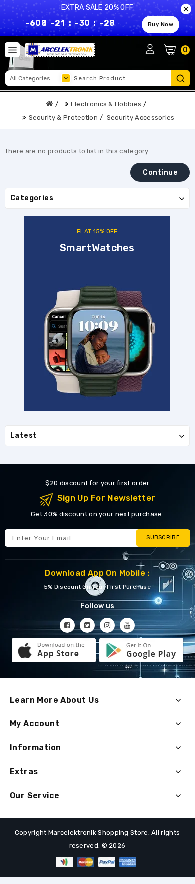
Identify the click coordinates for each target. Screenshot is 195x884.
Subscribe (163, 537)
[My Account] (150, 48)
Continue (160, 172)
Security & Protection (63, 117)
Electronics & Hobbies (106, 104)
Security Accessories (141, 117)
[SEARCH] (180, 78)
